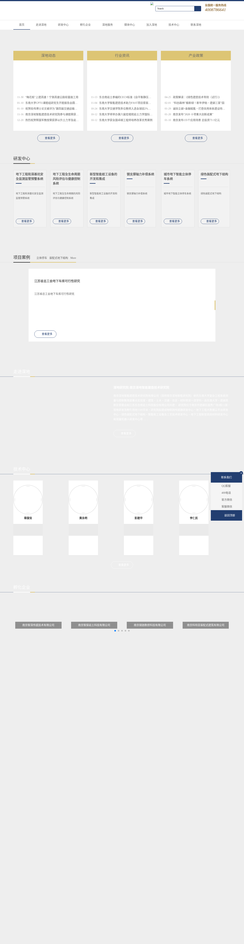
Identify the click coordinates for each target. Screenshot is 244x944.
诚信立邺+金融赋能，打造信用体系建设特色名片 (201, 108)
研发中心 (63, 24)
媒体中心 (129, 24)
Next (5, 200)
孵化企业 (85, 24)
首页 (21, 24)
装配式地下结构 (58, 257)
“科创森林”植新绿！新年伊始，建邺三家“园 (198, 102)
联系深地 (196, 24)
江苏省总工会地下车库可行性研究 (57, 281)
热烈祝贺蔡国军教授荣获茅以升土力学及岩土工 (53, 120)
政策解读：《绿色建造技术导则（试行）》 (197, 97)
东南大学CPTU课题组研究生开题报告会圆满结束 (54, 102)
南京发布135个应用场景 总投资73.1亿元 (196, 120)
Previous (239, 200)
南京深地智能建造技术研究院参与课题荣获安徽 (53, 114)
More (73, 257)
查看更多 (50, 138)
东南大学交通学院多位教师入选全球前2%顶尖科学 (129, 108)
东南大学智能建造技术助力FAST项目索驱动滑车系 (129, 102)
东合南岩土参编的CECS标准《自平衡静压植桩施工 (129, 97)
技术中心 (174, 24)
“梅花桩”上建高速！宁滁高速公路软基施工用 (51, 97)
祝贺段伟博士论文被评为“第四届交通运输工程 (52, 108)
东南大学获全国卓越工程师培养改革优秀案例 (125, 120)
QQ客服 (226, 486)
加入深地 (151, 24)
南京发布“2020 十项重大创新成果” (193, 114)
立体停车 (41, 257)
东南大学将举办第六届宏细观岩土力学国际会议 (127, 114)
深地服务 (107, 24)
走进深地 (41, 24)
